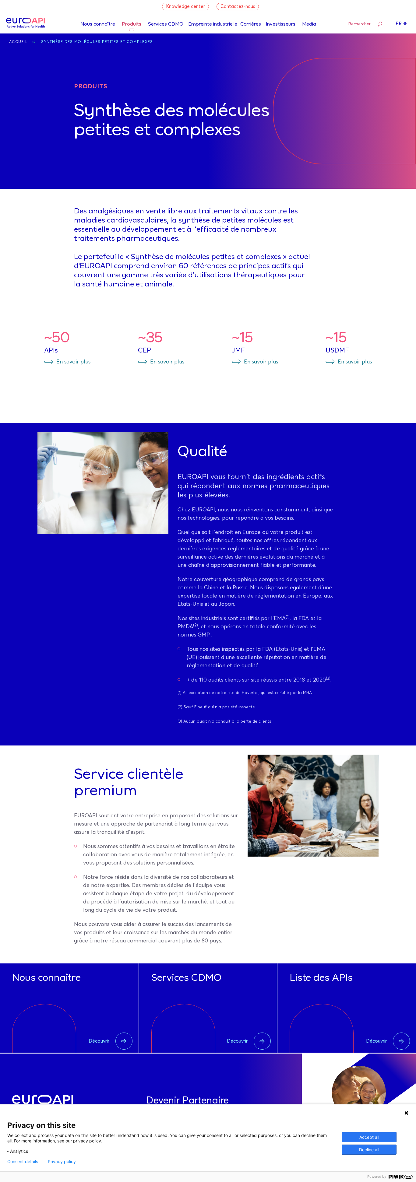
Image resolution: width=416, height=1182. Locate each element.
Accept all (369, 1137)
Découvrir (99, 1041)
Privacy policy (62, 1161)
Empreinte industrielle (212, 24)
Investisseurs (280, 24)
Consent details (22, 1161)
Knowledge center (185, 6)
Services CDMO (165, 24)
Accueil (18, 42)
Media (309, 24)
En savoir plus (73, 362)
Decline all (369, 1149)
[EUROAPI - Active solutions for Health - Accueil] (25, 23)
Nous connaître (97, 24)
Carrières (250, 24)
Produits (131, 24)
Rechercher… (361, 24)
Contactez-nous (237, 6)
